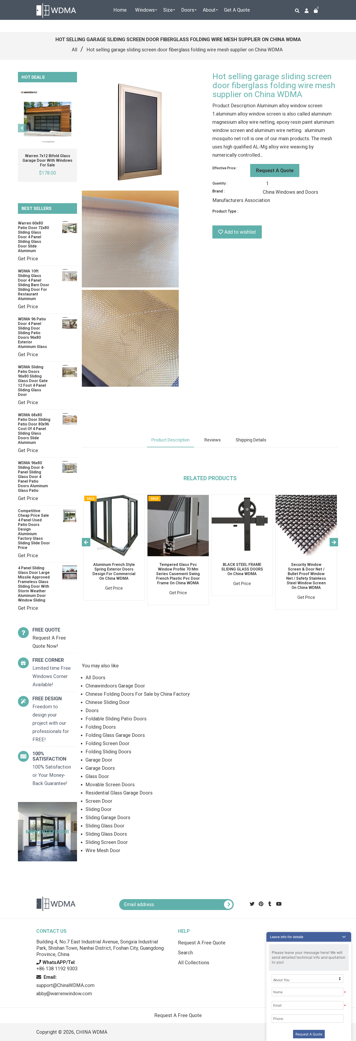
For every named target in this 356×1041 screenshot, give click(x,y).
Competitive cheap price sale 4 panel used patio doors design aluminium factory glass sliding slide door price (34, 529)
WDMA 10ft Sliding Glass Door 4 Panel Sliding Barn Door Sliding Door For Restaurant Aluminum (33, 285)
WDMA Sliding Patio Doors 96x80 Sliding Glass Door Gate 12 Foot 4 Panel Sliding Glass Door (33, 381)
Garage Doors (100, 768)
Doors (92, 710)
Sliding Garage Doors (107, 817)
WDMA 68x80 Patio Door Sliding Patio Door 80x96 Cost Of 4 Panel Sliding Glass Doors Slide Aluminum (34, 429)
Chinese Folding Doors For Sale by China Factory (137, 694)
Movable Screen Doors (110, 784)
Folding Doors (100, 727)
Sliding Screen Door (106, 842)
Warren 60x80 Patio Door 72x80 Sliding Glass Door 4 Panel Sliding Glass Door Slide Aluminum (33, 237)
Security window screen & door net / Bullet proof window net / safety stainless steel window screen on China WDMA (306, 576)
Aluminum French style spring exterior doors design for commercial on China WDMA (114, 571)
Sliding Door (98, 809)
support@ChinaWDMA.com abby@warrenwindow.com (65, 985)
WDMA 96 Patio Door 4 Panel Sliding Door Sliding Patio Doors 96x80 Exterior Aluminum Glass (32, 333)
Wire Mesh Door (102, 850)
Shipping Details (251, 439)
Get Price (28, 259)
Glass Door (97, 776)
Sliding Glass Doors (106, 834)
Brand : (218, 191)
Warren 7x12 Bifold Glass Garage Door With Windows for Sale (47, 160)
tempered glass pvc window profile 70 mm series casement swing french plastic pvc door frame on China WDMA (178, 573)
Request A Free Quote (201, 943)
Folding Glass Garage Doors (115, 735)
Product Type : (225, 211)
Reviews (212, 439)
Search (185, 953)
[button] (308, 937)
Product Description (170, 439)
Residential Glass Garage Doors (119, 793)
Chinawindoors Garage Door (115, 686)
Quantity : (219, 183)
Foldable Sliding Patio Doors (116, 719)
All (74, 50)
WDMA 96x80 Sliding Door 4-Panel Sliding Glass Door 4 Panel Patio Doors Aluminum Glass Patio (33, 477)
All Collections (193, 962)
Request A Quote (275, 170)
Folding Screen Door (107, 743)
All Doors (95, 677)
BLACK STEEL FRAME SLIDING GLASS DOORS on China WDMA (242, 569)
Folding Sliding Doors (108, 752)
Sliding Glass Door (104, 826)
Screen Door (98, 801)
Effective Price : (224, 168)
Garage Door (98, 760)
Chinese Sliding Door (107, 702)
